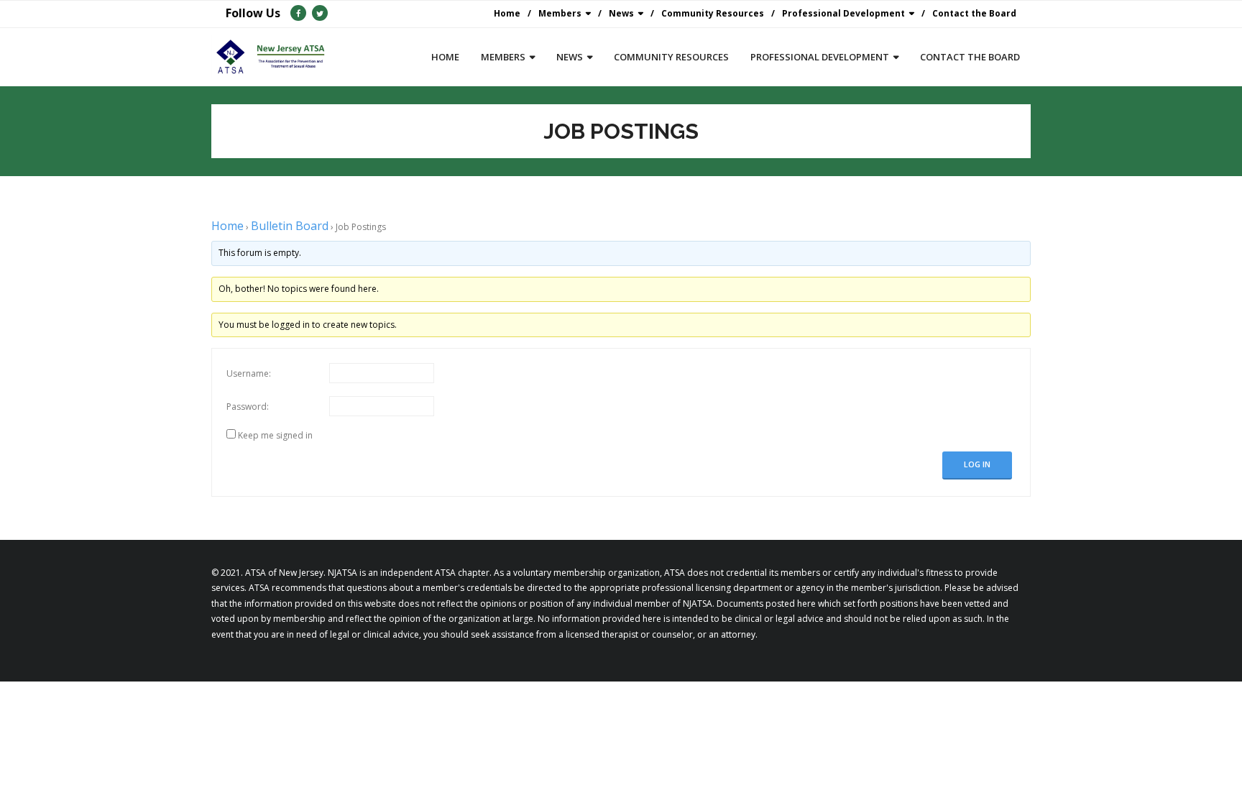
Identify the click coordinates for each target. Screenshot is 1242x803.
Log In (977, 464)
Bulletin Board (289, 226)
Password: (247, 406)
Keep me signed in (275, 435)
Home (507, 13)
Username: (248, 373)
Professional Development (843, 13)
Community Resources (712, 13)
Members (559, 13)
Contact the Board (974, 13)
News (621, 13)
